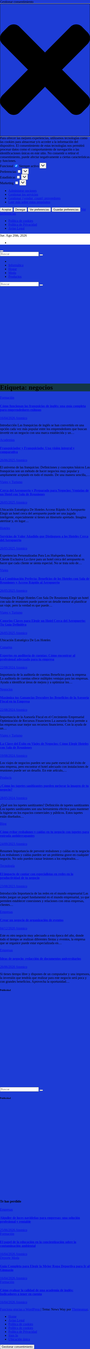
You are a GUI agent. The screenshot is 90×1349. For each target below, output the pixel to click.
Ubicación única (19, 1339)
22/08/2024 (8, 667)
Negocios (6, 689)
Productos (15, 276)
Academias (7, 440)
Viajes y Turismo (11, 482)
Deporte (6, 1258)
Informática (15, 265)
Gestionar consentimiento (17, 1346)
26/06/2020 (8, 967)
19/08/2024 (8, 755)
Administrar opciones (22, 190)
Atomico (21, 418)
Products (6, 777)
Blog (3, 823)
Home (12, 1316)
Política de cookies (20, 221)
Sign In (13, 1335)
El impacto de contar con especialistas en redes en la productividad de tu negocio (36, 876)
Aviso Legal (16, 228)
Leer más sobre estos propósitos (29, 202)
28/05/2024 (8, 798)
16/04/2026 (8, 418)
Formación (7, 397)
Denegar (20, 209)
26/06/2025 (8, 460)
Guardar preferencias (66, 209)
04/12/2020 (8, 928)
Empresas (6, 912)
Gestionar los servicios (23, 194)
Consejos (6, 647)
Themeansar (80, 1309)
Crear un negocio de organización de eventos (31, 920)
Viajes (4, 570)
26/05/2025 (8, 502)
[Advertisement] (45, 333)
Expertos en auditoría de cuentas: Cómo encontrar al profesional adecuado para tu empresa (37, 657)
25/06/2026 (8, 1230)
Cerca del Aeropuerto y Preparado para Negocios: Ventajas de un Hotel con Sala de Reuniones (44, 492)
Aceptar (6, 209)
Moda (12, 273)
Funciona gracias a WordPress (20, 1309)
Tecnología (7, 866)
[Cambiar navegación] (1, 251)
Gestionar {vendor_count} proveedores (34, 198)
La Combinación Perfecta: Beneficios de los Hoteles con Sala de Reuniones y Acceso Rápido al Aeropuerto (44, 580)
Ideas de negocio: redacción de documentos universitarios (40, 958)
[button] (45, 70)
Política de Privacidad (22, 224)
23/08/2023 (8, 886)
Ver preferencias (39, 209)
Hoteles (5, 528)
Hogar (12, 269)
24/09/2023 (8, 844)
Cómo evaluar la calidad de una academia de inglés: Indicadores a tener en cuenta (36, 1292)
